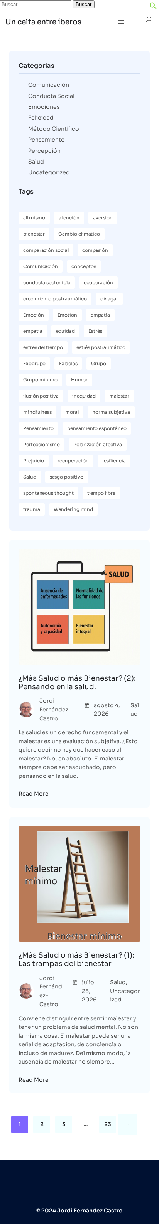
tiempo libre (101, 493)
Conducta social (51, 96)
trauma (31, 509)
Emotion (68, 315)
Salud (36, 161)
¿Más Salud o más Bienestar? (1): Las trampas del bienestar (76, 959)
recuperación (73, 461)
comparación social (46, 250)
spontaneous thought (48, 493)
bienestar (34, 234)
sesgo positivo (66, 477)
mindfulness (37, 412)
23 (107, 1124)
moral (72, 412)
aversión (103, 218)
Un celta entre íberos (43, 21)
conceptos (83, 266)
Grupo (98, 363)
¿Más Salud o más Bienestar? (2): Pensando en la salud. (77, 682)
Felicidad (41, 117)
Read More (34, 793)
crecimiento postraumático (55, 299)
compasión (95, 250)
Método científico (53, 128)
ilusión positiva (41, 396)
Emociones (44, 106)
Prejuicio (33, 461)
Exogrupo (34, 363)
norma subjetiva (111, 412)
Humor (79, 380)
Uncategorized (49, 172)
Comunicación (48, 84)
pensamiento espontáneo (96, 428)
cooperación (98, 282)
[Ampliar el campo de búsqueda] (148, 22)
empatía (32, 331)
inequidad (84, 396)
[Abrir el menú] (121, 22)
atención (69, 218)
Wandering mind (73, 509)
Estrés (95, 331)
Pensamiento (46, 139)
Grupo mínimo (40, 380)
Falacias (68, 363)
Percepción (44, 150)
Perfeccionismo (41, 444)
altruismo (34, 218)
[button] (153, 7)
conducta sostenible (46, 282)
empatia (100, 315)
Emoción (33, 315)
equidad (65, 331)
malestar (119, 396)
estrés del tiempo (43, 347)
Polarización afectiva (97, 444)
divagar (109, 299)
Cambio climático (79, 234)
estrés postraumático (101, 347)
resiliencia (114, 461)
